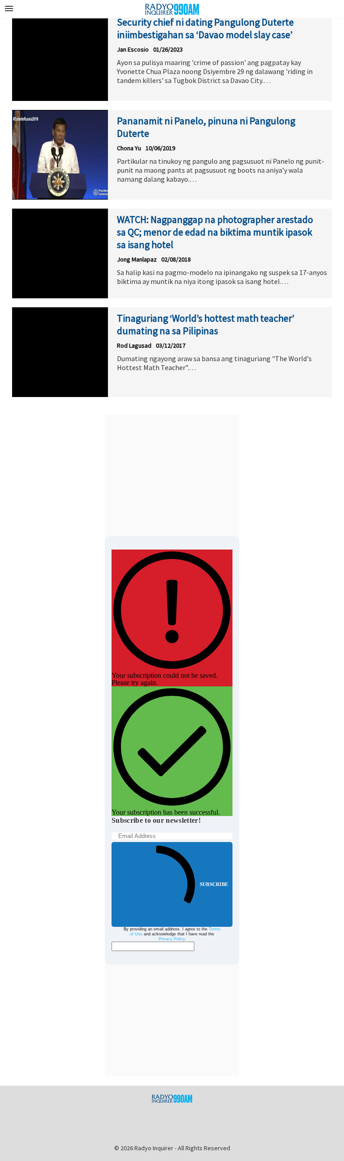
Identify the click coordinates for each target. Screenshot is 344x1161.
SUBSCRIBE (214, 884)
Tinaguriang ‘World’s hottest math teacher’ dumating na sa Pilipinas (205, 324)
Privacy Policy (172, 939)
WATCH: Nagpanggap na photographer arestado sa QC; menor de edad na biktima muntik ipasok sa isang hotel (215, 232)
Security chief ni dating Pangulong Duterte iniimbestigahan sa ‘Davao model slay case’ (205, 28)
